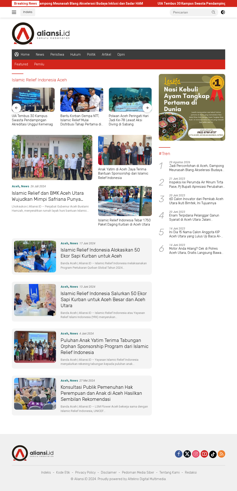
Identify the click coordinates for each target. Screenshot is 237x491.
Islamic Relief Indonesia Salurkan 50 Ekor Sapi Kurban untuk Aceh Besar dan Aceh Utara (104, 299)
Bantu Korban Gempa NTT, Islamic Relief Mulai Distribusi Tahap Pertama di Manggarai (80, 120)
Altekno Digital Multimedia (147, 479)
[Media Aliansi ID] (41, 33)
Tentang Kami (169, 473)
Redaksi (191, 473)
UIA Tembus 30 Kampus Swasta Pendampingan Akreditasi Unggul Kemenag (32, 120)
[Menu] (15, 12)
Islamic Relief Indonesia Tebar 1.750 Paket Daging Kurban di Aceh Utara (124, 222)
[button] (213, 12)
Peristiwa (57, 55)
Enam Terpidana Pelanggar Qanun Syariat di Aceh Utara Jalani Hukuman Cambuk (194, 218)
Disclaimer (109, 473)
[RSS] (221, 454)
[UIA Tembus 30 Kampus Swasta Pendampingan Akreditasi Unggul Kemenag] (33, 100)
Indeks (27, 12)
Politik (91, 55)
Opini (121, 55)
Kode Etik (63, 473)
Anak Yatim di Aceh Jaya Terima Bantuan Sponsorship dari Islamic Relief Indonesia (123, 173)
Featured (21, 64)
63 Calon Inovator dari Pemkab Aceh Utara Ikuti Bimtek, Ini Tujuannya (196, 201)
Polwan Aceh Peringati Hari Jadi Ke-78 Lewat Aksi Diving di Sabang (129, 120)
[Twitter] (187, 454)
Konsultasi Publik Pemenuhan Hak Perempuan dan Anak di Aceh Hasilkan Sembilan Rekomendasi (101, 393)
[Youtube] (204, 454)
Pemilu (39, 64)
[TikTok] (213, 454)
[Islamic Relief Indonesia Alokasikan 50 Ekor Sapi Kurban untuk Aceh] (35, 257)
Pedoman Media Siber (138, 473)
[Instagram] (196, 454)
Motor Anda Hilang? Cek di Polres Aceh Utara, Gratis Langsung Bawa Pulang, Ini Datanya (195, 251)
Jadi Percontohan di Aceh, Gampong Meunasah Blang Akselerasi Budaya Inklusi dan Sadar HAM (196, 168)
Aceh (15, 186)
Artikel (106, 55)
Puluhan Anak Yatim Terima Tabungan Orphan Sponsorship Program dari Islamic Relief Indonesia (104, 346)
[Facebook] (178, 454)
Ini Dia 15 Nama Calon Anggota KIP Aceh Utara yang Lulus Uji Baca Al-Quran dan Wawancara (195, 234)
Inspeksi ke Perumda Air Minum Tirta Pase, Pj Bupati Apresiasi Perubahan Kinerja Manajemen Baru (196, 184)
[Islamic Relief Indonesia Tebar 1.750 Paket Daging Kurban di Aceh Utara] (125, 201)
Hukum (75, 55)
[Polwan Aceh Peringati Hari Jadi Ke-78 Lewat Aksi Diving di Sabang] (130, 100)
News (40, 55)
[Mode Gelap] (223, 12)
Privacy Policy (85, 473)
